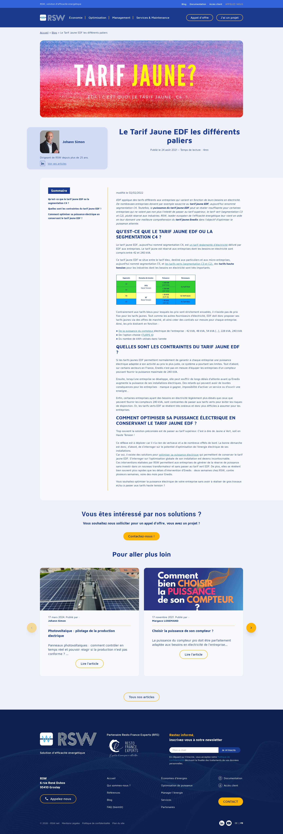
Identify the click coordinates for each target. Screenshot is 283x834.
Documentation (233, 778)
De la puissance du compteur (136, 330)
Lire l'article (89, 663)
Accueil (111, 778)
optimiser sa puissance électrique (179, 454)
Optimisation (97, 17)
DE (236, 823)
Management (121, 17)
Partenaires (168, 807)
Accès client (231, 785)
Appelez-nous (60, 799)
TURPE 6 (147, 334)
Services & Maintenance (152, 17)
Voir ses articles (57, 163)
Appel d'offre (200, 17)
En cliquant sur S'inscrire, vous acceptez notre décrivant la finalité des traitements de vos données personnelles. (204, 760)
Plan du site (118, 823)
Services (166, 799)
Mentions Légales (71, 823)
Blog (184, 4)
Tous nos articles (141, 697)
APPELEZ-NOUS (234, 4)
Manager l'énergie (172, 792)
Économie (76, 17)
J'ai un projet (230, 17)
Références (113, 792)
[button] (32, 628)
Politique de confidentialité (96, 823)
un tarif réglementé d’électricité (208, 244)
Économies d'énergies (174, 778)
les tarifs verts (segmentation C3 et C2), (189, 263)
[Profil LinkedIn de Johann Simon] (42, 163)
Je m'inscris (229, 750)
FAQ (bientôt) (115, 807)
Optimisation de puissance (177, 785)
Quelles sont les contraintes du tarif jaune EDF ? (74, 208)
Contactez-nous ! (141, 536)
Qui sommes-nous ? (119, 785)
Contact (230, 801)
